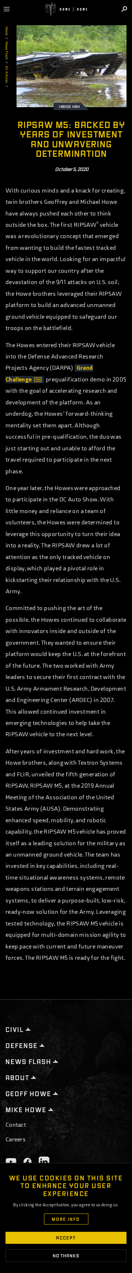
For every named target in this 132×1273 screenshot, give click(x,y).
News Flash (6, 50)
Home (6, 31)
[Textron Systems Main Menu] (9, 9)
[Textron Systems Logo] (66, 9)
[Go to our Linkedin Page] (44, 1161)
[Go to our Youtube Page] (11, 1161)
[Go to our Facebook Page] (27, 1161)
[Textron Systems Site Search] (124, 9)
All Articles (6, 74)
